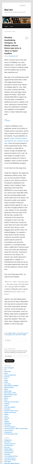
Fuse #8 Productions (9, 458)
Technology (7, 425)
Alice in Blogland (8, 368)
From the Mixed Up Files (10, 456)
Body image (7, 371)
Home (6, 26)
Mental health (7, 391)
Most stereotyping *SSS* (10, 394)
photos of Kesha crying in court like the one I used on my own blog (16, 140)
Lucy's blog (7, 384)
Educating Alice (8, 452)
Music (6, 400)
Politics (14, 333)
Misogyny (9, 334)
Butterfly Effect (8, 449)
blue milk (6, 447)
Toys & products (8, 430)
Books (6, 373)
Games (6, 380)
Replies (24, 334)
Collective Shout (8, 451)
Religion (6, 414)
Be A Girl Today (8, 445)
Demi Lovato (23, 333)
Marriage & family (9, 387)
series (6, 416)
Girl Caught (7, 461)
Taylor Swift (18, 334)
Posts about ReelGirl (9, 407)
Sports (6, 419)
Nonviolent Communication (11, 402)
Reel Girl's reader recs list (11, 410)
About (11, 26)
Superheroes (7, 423)
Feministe (7, 454)
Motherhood (7, 396)
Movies (6, 398)
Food (5, 378)
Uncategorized (8, 432)
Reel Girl (8, 9)
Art (5, 369)
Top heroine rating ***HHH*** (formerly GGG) (16, 428)
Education (7, 377)
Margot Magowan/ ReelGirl (11, 385)
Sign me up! (9, 360)
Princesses (7, 409)
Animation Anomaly (9, 443)
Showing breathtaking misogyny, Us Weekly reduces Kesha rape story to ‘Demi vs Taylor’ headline (12, 45)
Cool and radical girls (10, 375)
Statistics (6, 421)
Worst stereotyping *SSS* (11, 434)
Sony (13, 334)
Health (6, 382)
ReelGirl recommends (10, 412)
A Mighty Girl (7, 440)
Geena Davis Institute (9, 460)
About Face (7, 442)
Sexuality (6, 418)
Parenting (6, 403)
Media (10, 333)
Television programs (9, 426)
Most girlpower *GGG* (10, 393)
